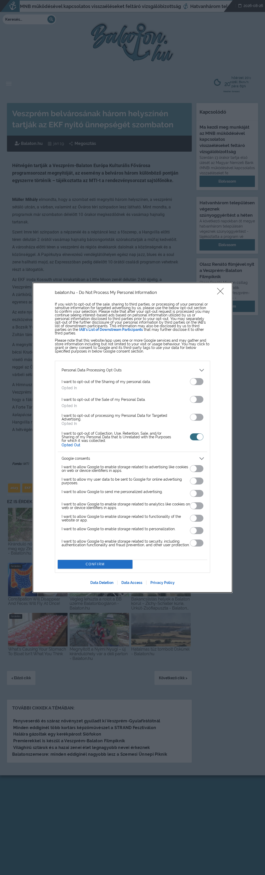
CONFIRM (95, 564)
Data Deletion (101, 583)
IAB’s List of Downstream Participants (111, 329)
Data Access (131, 583)
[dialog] (132, 437)
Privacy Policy (162, 583)
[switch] (196, 381)
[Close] (222, 293)
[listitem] (132, 370)
